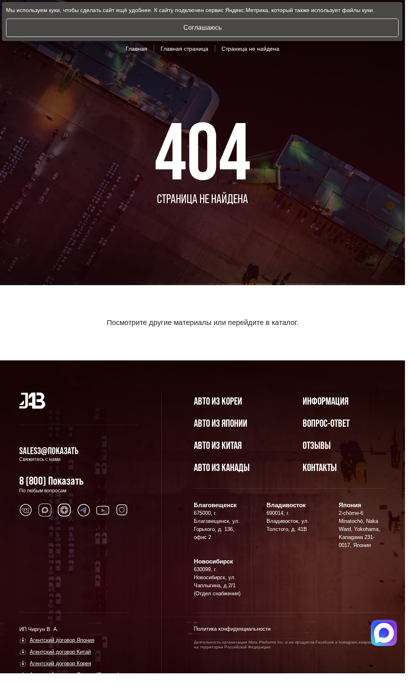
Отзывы (317, 445)
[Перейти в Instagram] (122, 510)
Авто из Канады (222, 467)
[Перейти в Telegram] (83, 510)
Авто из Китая (218, 445)
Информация (325, 401)
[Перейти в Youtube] (102, 510)
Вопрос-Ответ (326, 423)
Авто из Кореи (218, 401)
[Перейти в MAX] (45, 510)
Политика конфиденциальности (232, 629)
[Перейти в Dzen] (64, 510)
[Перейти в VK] (25, 510)
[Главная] (32, 401)
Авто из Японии (220, 423)
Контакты (320, 467)
